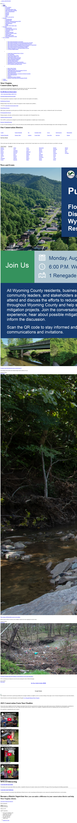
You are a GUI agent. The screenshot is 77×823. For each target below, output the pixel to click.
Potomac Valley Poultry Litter (11, 25)
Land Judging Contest (9, 35)
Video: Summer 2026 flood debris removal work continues (10, 617)
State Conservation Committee (11, 10)
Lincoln (27, 149)
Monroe (40, 149)
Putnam (40, 159)
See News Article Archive (38, 683)
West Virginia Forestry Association (14, 57)
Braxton (2, 151)
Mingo (27, 159)
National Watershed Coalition (13, 59)
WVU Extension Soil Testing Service (15, 64)
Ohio (40, 153)
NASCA (9, 75)
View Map (10, 146)
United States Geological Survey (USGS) (15, 53)
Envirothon (7, 31)
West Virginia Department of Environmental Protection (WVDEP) (20, 42)
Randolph (55, 149)
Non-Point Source (8, 23)
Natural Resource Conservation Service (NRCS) (17, 63)
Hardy (14, 154)
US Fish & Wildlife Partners (13, 49)
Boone (2, 150)
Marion (27, 153)
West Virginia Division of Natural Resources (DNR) (18, 47)
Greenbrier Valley (38, 132)
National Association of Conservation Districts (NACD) (18, 48)
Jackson (14, 157)
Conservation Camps (9, 30)
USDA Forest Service (12, 72)
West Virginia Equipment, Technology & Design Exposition (19, 73)
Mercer (27, 157)
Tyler (54, 157)
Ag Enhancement (8, 19)
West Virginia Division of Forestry (14, 71)
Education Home (8, 27)
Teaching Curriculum (9, 32)
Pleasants (41, 155)
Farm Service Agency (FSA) (13, 55)
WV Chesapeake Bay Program (5, 112)
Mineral (27, 158)
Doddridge (3, 158)
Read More (2, 373)
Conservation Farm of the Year (11, 28)
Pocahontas (41, 157)
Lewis (27, 147)
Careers (4, 79)
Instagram (7, 13)
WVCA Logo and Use (9, 17)
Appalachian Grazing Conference (14, 76)
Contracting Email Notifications (6, 789)
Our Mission (7, 8)
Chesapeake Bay (8, 20)
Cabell (2, 154)
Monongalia (41, 147)
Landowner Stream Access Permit (6, 117)
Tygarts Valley (37, 135)
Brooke (2, 153)
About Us (5, 6)
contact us (3, 1)
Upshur (54, 158)
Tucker (54, 155)
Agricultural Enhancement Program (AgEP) (8, 96)
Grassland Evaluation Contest (11, 33)
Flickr (6, 15)
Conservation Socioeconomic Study (11, 105)
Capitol (2, 132)
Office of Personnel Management (14, 58)
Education (5, 26)
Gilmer (14, 147)
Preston (40, 158)
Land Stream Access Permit (10, 22)
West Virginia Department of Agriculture (15, 41)
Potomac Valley (18, 135)
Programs (4, 18)
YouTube (7, 14)
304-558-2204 (8, 1)
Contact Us (5, 80)
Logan (27, 150)
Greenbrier (15, 150)
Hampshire (15, 151)
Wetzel (66, 149)
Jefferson (15, 158)
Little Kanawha (59, 132)
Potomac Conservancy (12, 69)
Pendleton (41, 154)
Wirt (66, 150)
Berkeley (2, 149)
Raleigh (54, 147)
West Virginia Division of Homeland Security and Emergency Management (22, 44)
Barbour (2, 147)
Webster (66, 147)
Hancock (15, 153)
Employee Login (6, 820)
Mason (27, 155)
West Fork (58, 135)
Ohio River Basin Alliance (13, 60)
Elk (28, 132)
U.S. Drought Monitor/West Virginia (31, 698)
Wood (66, 151)
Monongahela (69, 132)
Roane (54, 151)
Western (68, 135)
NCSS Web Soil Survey (12, 74)
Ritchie (54, 150)
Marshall (28, 154)
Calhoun (2, 155)
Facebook (7, 12)
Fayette (2, 159)
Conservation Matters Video (10, 9)
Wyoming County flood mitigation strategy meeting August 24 (10, 368)
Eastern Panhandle (18, 132)
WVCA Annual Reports (9, 11)
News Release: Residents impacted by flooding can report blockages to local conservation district (16, 676)
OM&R (6, 24)
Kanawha (15, 159)
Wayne (54, 159)
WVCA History (8, 7)
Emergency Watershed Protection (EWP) (13, 21)
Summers (55, 153)
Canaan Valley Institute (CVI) (13, 56)
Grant (14, 149)
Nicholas (40, 151)
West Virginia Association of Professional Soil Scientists (18, 46)
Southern (29, 135)
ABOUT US (13, 94)
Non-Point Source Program (5, 101)
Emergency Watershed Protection (6, 122)
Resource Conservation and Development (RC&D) (17, 78)
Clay (1, 157)
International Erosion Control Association (15, 62)
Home (4, 5)
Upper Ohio (49, 135)
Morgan (40, 150)
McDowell (28, 151)
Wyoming (67, 153)
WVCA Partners (6, 37)
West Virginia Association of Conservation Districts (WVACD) (20, 43)
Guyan (48, 132)
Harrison (15, 155)
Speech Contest (8, 34)
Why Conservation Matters (5, 94)
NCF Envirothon (11, 54)
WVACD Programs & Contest (11, 36)
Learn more (2, 801)
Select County (3, 146)
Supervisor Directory (9, 801)
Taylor (54, 154)
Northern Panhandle (4, 135)
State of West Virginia (12, 68)
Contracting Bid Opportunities (6, 784)
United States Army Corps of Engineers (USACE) (17, 70)
